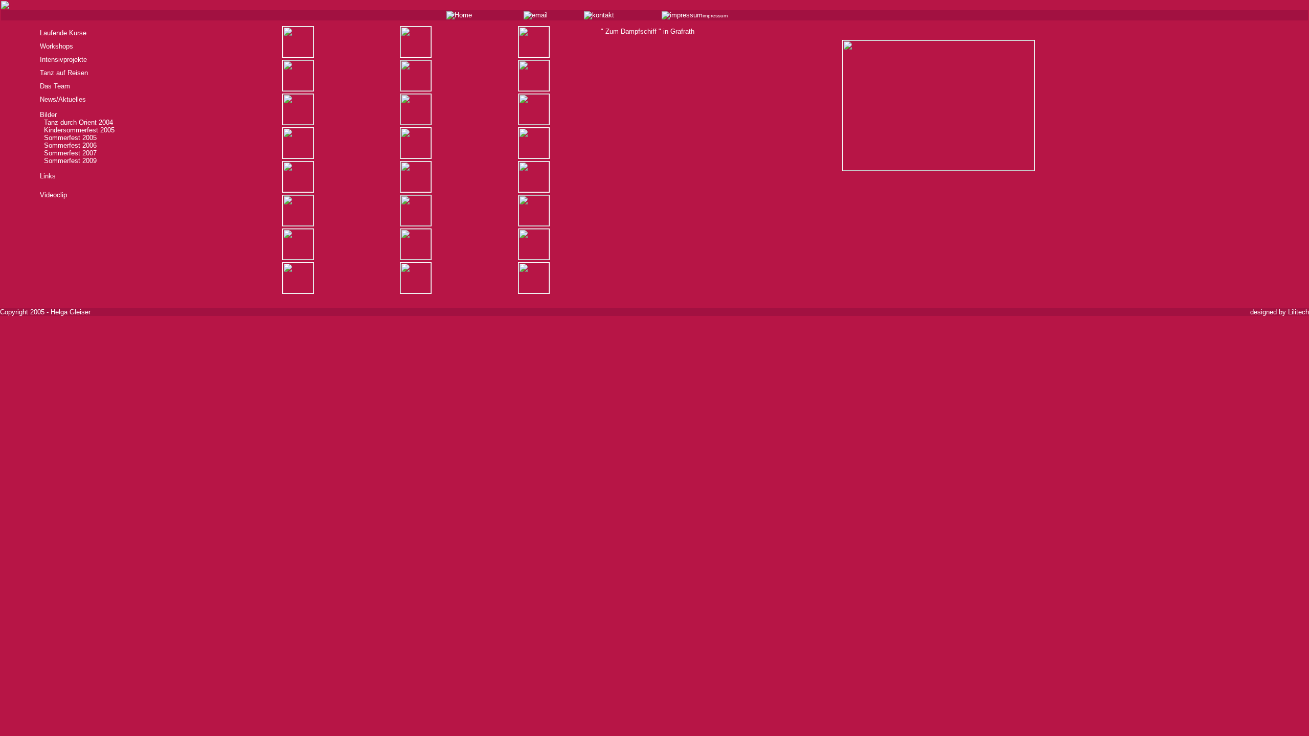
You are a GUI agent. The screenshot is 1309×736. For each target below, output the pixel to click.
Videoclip (53, 195)
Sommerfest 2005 (68, 138)
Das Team (55, 86)
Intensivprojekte (63, 59)
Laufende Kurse (63, 33)
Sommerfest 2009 (68, 161)
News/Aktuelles (63, 99)
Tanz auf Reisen (64, 73)
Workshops (56, 46)
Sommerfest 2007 (68, 153)
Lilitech (1298, 312)
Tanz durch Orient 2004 (76, 122)
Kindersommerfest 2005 (77, 130)
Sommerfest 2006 (68, 145)
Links (48, 176)
